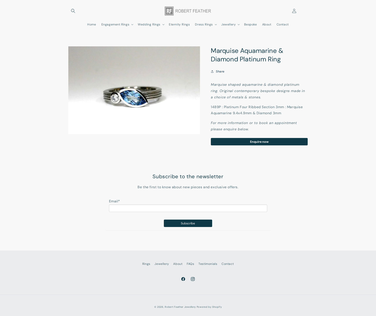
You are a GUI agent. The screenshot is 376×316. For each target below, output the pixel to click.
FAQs (190, 264)
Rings (146, 264)
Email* (114, 201)
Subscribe (188, 223)
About (177, 264)
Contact (228, 264)
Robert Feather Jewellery (180, 306)
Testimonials (207, 264)
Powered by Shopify (209, 306)
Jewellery (161, 264)
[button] (73, 11)
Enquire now (259, 142)
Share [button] (220, 71)
